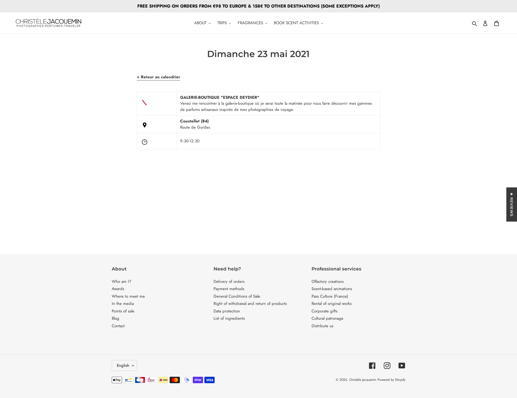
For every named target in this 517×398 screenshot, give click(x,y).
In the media (123, 304)
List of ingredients (229, 318)
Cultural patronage (327, 318)
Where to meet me (128, 296)
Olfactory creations (328, 281)
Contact (118, 326)
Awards (118, 289)
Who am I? (121, 281)
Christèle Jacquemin (362, 379)
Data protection (227, 311)
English (123, 365)
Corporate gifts (324, 311)
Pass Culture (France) (330, 296)
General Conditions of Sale (237, 296)
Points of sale (123, 311)
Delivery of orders (229, 281)
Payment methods (229, 289)
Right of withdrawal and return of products (250, 304)
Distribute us (322, 326)
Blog (115, 318)
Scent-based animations (332, 289)
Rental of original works (332, 304)
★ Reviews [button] (511, 204)
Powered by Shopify (391, 379)
